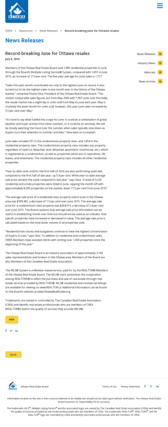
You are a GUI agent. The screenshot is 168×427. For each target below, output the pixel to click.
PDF (11, 320)
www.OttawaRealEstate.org (53, 291)
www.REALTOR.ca (50, 287)
